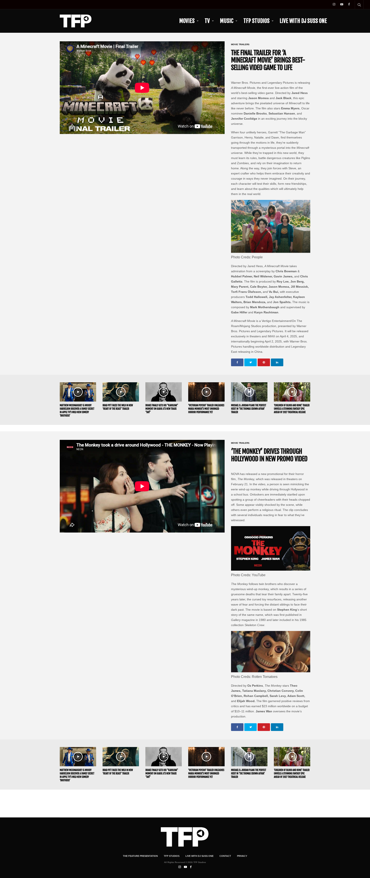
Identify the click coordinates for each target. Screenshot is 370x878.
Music (226, 21)
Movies (187, 21)
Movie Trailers (240, 44)
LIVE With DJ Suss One (303, 21)
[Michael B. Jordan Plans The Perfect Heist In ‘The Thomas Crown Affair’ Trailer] (249, 392)
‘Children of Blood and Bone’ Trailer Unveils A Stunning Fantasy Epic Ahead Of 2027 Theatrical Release (292, 409)
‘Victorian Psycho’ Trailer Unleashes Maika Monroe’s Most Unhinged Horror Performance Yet (206, 409)
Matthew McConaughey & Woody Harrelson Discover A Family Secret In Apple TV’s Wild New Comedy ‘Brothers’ (77, 410)
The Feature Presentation (140, 856)
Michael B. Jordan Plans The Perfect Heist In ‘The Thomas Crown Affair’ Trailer (248, 409)
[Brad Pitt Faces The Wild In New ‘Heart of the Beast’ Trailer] (121, 392)
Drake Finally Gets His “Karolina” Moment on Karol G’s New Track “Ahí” (161, 409)
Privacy (242, 856)
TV (207, 21)
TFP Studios (256, 21)
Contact (225, 856)
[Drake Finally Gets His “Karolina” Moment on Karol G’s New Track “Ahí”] (163, 392)
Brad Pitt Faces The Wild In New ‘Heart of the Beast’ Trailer (118, 407)
